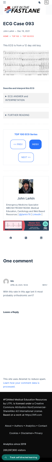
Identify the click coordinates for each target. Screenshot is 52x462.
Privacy (39, 433)
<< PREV (18, 144)
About (8, 425)
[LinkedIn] (41, 238)
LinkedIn (36, 214)
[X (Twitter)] (26, 238)
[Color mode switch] (39, 2)
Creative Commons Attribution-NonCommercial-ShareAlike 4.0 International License (24, 407)
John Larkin (26, 198)
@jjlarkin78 (24, 214)
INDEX (35, 144)
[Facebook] (10, 238)
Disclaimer (26, 433)
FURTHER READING (18, 115)
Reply (44, 285)
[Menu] (4, 2)
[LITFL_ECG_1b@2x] (26, 225)
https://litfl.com (33, 414)
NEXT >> (26, 157)
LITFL (10, 403)
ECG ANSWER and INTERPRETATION (16, 98)
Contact (42, 425)
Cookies (14, 433)
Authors (18, 425)
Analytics (31, 425)
